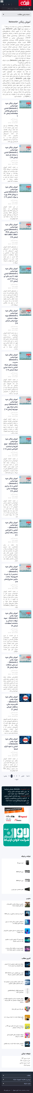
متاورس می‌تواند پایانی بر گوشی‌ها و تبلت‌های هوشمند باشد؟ (15, 905)
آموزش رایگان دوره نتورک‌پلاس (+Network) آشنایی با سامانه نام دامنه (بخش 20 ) (11, 152)
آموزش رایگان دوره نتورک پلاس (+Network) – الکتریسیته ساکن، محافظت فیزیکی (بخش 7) (11, 703)
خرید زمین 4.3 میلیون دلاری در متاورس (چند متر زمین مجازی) (14, 940)
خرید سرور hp (20, 863)
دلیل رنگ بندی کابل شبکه (17, 1009)
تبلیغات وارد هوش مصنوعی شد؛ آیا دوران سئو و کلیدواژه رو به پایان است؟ (14, 965)
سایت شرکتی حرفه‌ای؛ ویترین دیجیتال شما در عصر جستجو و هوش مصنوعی (13, 982)
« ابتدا (28, 776)
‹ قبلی (23, 776)
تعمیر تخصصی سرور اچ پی (17, 889)
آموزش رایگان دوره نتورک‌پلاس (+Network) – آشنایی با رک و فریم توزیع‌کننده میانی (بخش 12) (11, 484)
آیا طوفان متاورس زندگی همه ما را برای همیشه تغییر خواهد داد (14, 922)
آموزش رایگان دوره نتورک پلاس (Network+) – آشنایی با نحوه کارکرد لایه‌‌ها (11, 744)
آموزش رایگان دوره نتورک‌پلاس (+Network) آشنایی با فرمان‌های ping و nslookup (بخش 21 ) (11, 109)
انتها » (16, 779)
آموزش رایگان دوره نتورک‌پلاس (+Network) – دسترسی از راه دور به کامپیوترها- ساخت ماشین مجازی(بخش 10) (11, 574)
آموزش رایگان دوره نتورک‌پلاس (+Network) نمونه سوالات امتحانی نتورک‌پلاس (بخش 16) (11, 317)
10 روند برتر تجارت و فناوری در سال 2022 (13, 914)
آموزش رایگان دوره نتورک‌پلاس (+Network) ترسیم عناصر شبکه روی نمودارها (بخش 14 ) (11, 404)
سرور (7, 1090)
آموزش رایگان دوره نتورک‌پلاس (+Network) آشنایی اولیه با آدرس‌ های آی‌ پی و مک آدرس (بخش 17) (11, 275)
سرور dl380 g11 (19, 881)
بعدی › (5, 776)
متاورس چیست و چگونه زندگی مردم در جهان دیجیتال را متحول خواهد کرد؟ (14, 949)
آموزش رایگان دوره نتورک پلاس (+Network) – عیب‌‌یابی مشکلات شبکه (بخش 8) (11, 662)
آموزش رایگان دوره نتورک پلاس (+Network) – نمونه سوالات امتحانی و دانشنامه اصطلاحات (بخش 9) (11, 619)
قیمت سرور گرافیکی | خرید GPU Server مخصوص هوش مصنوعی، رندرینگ (14, 973)
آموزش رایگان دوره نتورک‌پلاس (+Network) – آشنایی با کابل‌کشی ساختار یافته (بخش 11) (11, 528)
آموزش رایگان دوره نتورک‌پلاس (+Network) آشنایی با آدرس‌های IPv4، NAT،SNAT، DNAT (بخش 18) (11, 230)
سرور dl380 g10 (19, 872)
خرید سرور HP (26, 1058)
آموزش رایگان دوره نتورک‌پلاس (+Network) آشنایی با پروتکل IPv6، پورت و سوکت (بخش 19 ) (11, 192)
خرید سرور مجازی (25, 1063)
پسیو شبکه (27, 1065)
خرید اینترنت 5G (25, 1060)
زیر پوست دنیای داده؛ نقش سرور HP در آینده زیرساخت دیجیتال (14, 1026)
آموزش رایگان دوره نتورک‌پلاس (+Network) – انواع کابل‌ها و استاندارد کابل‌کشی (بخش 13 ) (10, 444)
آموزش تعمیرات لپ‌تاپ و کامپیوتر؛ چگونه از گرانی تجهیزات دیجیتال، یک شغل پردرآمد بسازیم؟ (13, 1000)
